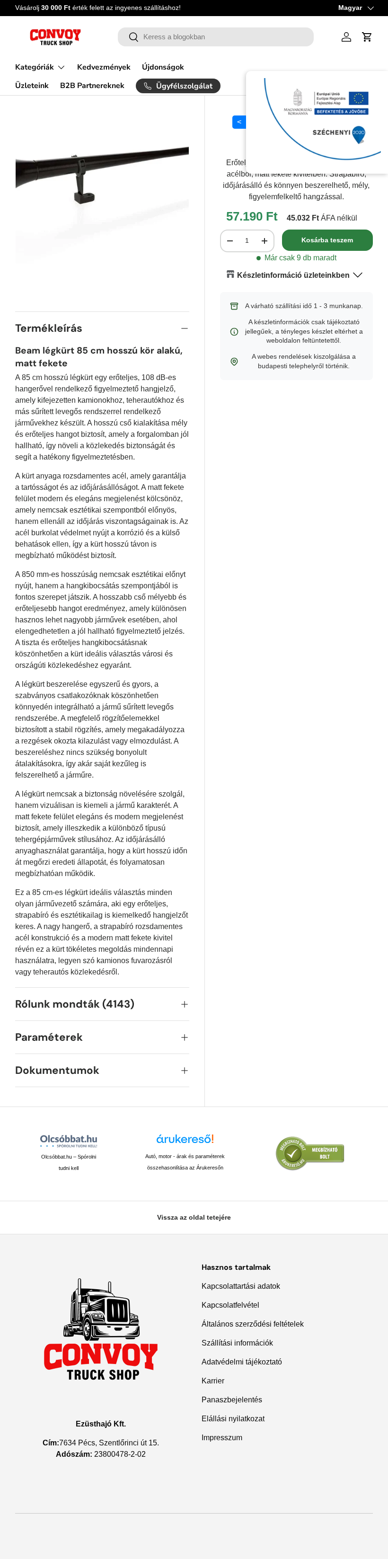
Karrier (213, 1381)
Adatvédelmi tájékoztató (242, 1362)
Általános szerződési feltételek (253, 1324)
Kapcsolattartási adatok (241, 1286)
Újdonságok (163, 67)
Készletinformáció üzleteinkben (293, 275)
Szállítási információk (237, 1343)
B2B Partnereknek (92, 85)
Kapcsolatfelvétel (230, 1305)
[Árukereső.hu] (185, 1142)
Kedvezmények (104, 67)
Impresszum (222, 1438)
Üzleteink (32, 85)
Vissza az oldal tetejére (194, 1217)
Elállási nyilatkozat (233, 1419)
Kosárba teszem (327, 240)
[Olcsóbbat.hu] (69, 1141)
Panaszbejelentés (232, 1400)
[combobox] (216, 36)
